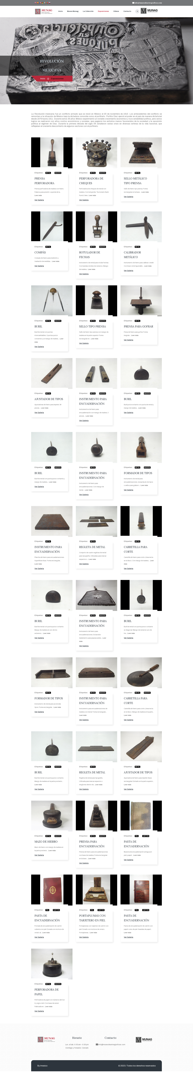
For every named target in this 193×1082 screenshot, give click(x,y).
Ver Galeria (39, 200)
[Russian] (49, 3)
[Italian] (45, 3)
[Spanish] (38, 3)
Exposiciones (103, 11)
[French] (40, 3)
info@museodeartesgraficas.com (111, 1044)
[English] (35, 3)
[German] (42, 3)
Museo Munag (72, 11)
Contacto (127, 11)
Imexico (43, 1066)
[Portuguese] (47, 3)
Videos (116, 11)
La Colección (88, 11)
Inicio (60, 11)
